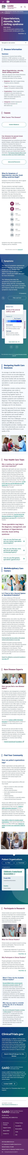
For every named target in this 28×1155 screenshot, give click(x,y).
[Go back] (2, 12)
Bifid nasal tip (24, 325)
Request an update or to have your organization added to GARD (13, 825)
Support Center (7, 1127)
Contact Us (6, 1133)
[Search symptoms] (3, 297)
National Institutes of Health (8, 1146)
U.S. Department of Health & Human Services (11, 1144)
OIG (16, 1134)
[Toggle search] (25, 7)
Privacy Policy (19, 1123)
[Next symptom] (16, 346)
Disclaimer (18, 1126)
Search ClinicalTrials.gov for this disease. (14, 1055)
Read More (21, 33)
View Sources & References (9, 1104)
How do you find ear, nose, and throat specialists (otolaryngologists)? (12, 550)
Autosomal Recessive (14, 162)
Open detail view (13, 342)
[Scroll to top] (24, 1151)
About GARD (6, 1130)
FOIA (16, 1132)
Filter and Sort (17, 298)
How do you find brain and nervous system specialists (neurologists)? (12, 541)
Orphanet (19, 249)
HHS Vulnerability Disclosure (8, 1141)
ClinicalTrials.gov (6, 1038)
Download (21, 863)
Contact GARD (8, 1084)
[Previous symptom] (11, 346)
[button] (22, 7)
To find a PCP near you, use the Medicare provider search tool (13, 483)
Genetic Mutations (14, 124)
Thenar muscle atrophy (3, 324)
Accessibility (18, 1129)
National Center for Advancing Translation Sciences (13, 1149)
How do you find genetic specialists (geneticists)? (11, 558)
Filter (8, 863)
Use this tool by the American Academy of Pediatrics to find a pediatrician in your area (13, 516)
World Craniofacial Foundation (13, 741)
